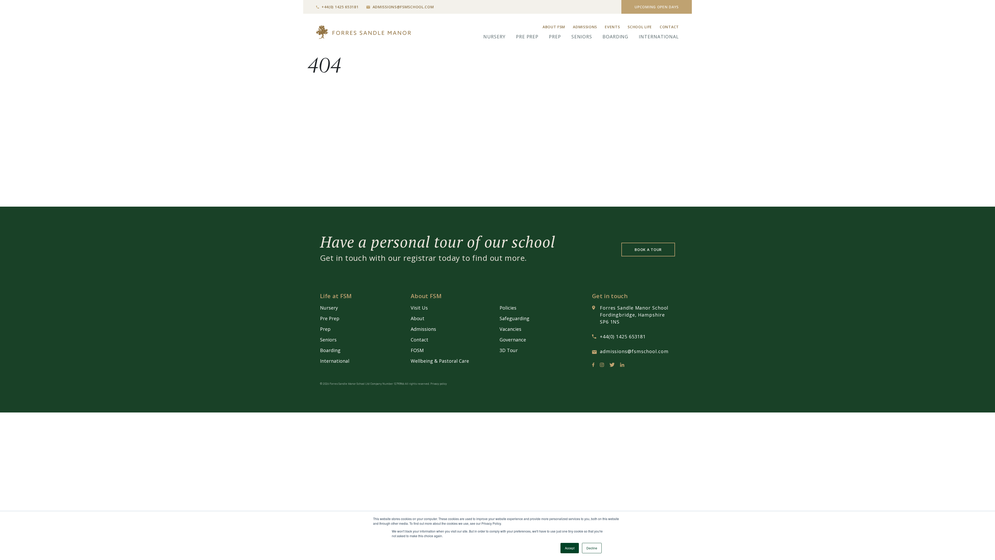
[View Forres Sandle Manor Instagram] (602, 366)
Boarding (615, 36)
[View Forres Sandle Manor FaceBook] (593, 366)
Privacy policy (438, 384)
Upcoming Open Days (657, 6)
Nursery (494, 36)
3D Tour (509, 350)
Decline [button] (591, 548)
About (417, 318)
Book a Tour (648, 249)
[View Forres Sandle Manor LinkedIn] (622, 366)
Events (612, 26)
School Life (640, 26)
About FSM (554, 26)
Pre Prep (527, 36)
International (659, 36)
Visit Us (419, 308)
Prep (555, 36)
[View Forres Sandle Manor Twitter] (612, 366)
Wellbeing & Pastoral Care (440, 361)
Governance (513, 340)
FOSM (417, 350)
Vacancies (510, 329)
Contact (669, 26)
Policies (508, 308)
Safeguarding (514, 318)
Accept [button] (569, 548)
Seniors (581, 36)
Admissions (585, 26)
